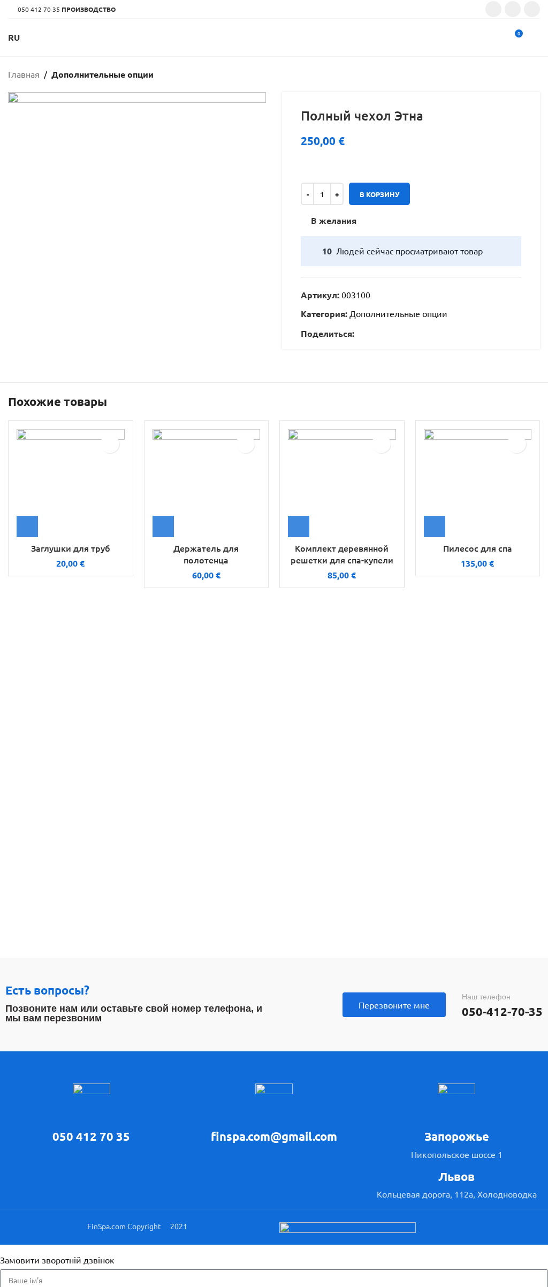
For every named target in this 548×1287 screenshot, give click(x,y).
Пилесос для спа (477, 548)
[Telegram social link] (410, 333)
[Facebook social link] (493, 9)
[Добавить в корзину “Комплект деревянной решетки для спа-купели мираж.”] (298, 526)
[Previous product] (513, 74)
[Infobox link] (91, 1114)
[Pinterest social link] (385, 333)
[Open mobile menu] (535, 37)
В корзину (379, 194)
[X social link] (373, 333)
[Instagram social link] (513, 9)
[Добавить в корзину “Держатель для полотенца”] (163, 526)
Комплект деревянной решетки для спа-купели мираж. (342, 560)
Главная (24, 74)
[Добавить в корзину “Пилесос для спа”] (434, 526)
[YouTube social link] (532, 9)
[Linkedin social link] (397, 333)
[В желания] (110, 443)
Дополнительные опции (102, 74)
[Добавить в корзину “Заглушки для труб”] (27, 526)
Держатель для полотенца (206, 554)
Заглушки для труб (70, 548)
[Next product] (534, 74)
